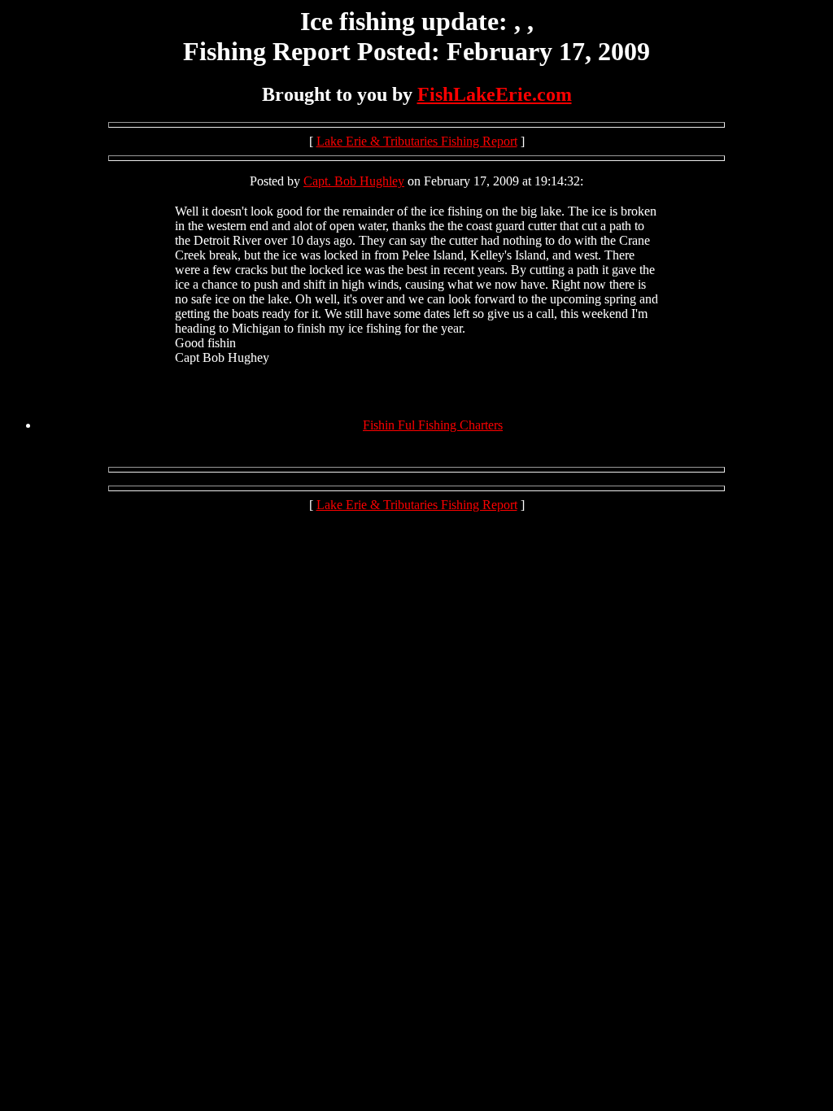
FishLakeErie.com (494, 94)
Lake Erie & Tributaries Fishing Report (416, 141)
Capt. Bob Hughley (353, 181)
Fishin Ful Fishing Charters (433, 425)
